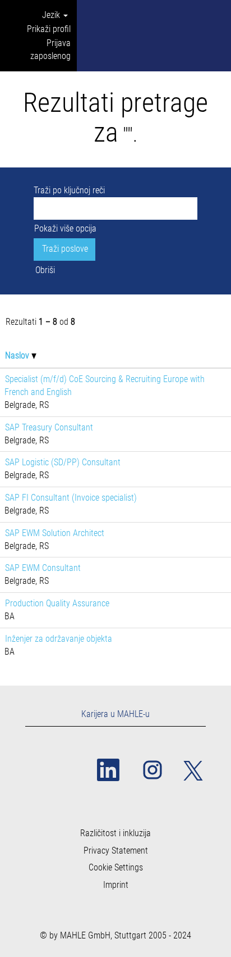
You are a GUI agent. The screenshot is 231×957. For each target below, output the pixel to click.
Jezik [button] (52, 15)
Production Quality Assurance (57, 603)
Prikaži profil (49, 29)
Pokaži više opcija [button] (65, 228)
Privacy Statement (116, 851)
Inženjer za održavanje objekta (58, 638)
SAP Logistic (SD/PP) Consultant (63, 462)
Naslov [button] (18, 355)
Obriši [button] (45, 270)
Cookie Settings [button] (116, 868)
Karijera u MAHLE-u (115, 714)
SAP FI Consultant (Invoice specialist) (71, 497)
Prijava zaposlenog (50, 49)
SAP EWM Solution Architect (54, 533)
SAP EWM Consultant (43, 568)
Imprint (115, 885)
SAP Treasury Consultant (49, 427)
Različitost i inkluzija (115, 833)
